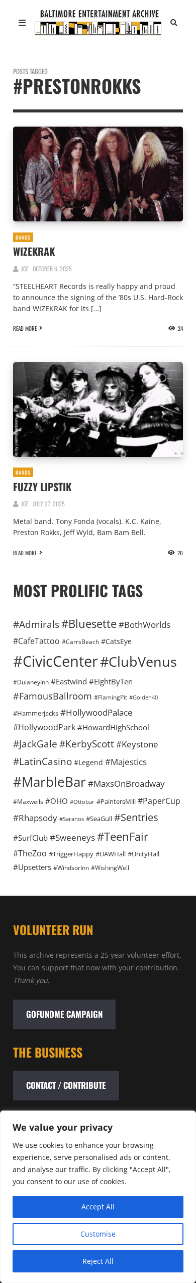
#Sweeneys (72, 837)
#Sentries (136, 817)
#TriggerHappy (71, 853)
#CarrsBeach (80, 641)
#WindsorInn (71, 867)
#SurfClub (30, 838)
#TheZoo (30, 853)
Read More (25, 328)
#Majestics (126, 762)
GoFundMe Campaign (64, 1014)
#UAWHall (110, 853)
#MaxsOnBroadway (126, 783)
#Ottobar (82, 801)
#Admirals (36, 624)
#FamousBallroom (52, 696)
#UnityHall (143, 853)
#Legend (88, 762)
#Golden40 (143, 697)
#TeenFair (122, 836)
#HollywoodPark (44, 727)
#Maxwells (28, 801)
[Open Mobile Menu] (22, 23)
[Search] (174, 23)
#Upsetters (32, 867)
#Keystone (137, 744)
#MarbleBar (49, 782)
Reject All (98, 1261)
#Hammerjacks (35, 713)
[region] (98, 1197)
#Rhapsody (35, 818)
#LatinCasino (42, 761)
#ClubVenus (138, 661)
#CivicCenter (55, 661)
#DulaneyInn (31, 682)
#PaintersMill (116, 801)
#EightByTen (111, 681)
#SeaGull (99, 818)
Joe (25, 268)
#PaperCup (159, 800)
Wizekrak (34, 251)
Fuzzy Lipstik (42, 486)
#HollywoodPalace (96, 712)
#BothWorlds (144, 624)
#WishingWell (110, 867)
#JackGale (35, 743)
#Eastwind (69, 681)
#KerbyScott (86, 743)
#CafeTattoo (36, 641)
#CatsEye (116, 641)
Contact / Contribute (66, 1085)
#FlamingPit (110, 697)
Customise (98, 1234)
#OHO (56, 801)
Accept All (98, 1206)
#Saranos (71, 819)
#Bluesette (89, 623)
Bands (23, 237)
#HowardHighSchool (113, 727)
